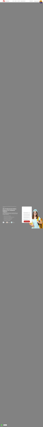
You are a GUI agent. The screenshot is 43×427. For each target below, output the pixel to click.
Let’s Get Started (27, 221)
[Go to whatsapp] (1, 425)
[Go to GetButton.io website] (2, 426)
